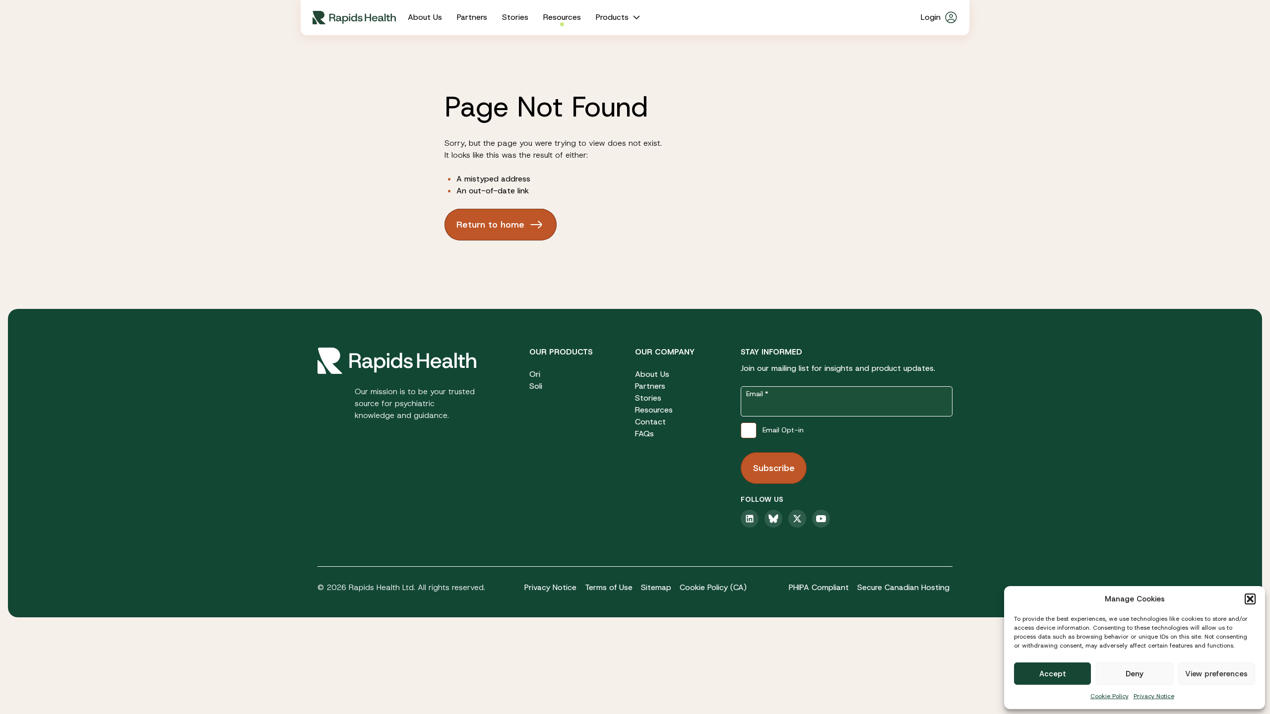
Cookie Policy (1109, 696)
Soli (535, 386)
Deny (1134, 674)
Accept (1052, 674)
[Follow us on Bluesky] (773, 519)
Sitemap (656, 587)
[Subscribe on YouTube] (821, 519)
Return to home (490, 225)
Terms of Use (609, 587)
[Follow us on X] (797, 519)
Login (931, 17)
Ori (534, 374)
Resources (562, 17)
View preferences (1216, 674)
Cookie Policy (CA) (713, 587)
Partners (472, 17)
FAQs (644, 433)
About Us (425, 17)
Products (612, 17)
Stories (515, 17)
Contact (650, 421)
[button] (1250, 599)
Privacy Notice (1154, 696)
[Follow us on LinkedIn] (750, 519)
